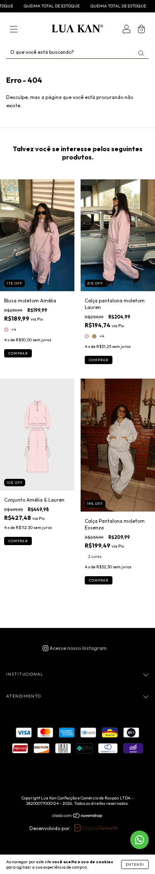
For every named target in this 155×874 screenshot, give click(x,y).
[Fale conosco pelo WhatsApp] (139, 840)
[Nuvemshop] (77, 817)
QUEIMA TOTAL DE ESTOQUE (42, 6)
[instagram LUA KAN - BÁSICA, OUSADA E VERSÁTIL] (74, 648)
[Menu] (14, 30)
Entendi (135, 864)
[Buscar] (141, 53)
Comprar (18, 353)
